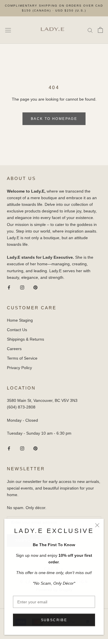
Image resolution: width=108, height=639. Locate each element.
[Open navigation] (8, 30)
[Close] (97, 525)
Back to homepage (54, 119)
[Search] (90, 30)
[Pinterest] (35, 287)
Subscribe (54, 620)
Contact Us (17, 329)
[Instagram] (22, 287)
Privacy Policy (19, 367)
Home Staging (20, 320)
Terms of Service (22, 358)
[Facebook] (9, 287)
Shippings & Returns (25, 339)
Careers (14, 348)
